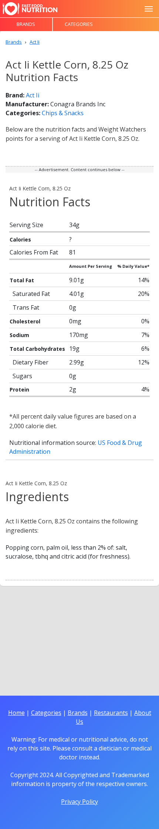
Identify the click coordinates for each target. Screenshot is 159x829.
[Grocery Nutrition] (30, 8)
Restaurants (111, 713)
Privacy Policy (79, 802)
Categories (79, 24)
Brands (26, 24)
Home (16, 713)
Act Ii (32, 95)
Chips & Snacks (63, 113)
